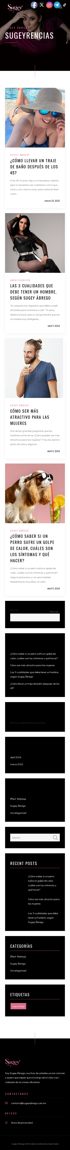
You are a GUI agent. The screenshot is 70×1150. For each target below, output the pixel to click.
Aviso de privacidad (22, 1122)
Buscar (14, 610)
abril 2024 (15, 757)
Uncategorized (18, 812)
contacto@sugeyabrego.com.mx (28, 1103)
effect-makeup (20, 154)
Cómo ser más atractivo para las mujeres (29, 417)
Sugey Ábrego (17, 28)
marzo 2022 (16, 764)
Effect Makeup (18, 798)
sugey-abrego (19, 405)
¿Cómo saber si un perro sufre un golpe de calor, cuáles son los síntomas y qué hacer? (32, 548)
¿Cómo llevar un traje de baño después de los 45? (34, 166)
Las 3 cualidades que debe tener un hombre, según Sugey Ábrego (33, 291)
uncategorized (20, 280)
